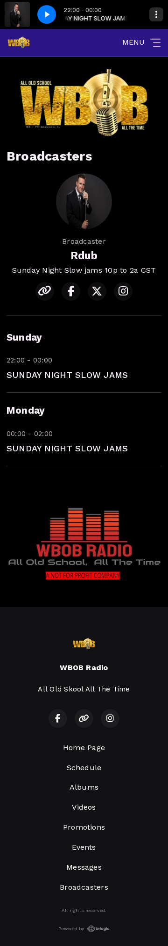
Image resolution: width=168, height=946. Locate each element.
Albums (84, 787)
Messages (84, 867)
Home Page (84, 747)
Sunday (24, 337)
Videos (84, 807)
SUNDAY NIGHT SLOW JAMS (67, 375)
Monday (26, 410)
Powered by (71, 928)
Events (84, 847)
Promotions (84, 827)
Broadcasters (84, 887)
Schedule (84, 767)
